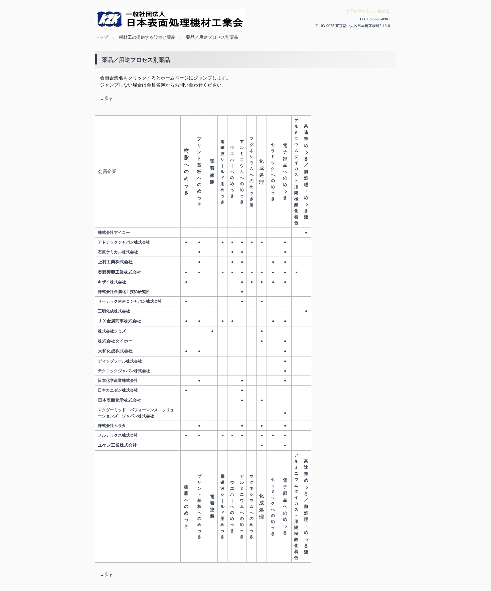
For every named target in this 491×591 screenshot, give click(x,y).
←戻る (106, 98)
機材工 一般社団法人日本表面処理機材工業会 (243, 19)
